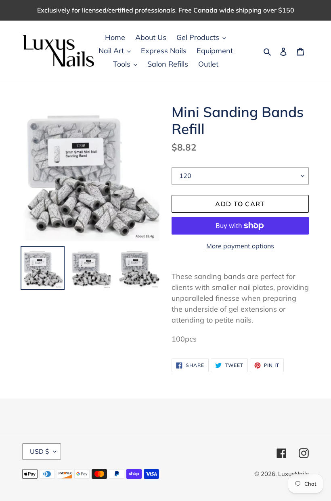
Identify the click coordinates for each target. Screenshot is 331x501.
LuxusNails (293, 474)
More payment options (240, 246)
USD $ (39, 451)
